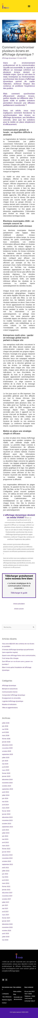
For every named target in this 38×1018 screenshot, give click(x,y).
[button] (29, 6)
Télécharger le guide (19, 593)
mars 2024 (5, 808)
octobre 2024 (6, 786)
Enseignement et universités (11, 698)
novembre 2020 (7, 927)
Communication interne (9, 692)
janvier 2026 (6, 742)
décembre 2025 (7, 745)
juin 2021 (5, 905)
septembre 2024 (7, 789)
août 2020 (5, 933)
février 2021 (6, 918)
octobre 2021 (6, 899)
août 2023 (5, 830)
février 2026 (6, 738)
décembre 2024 (7, 779)
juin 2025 (5, 761)
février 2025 (6, 773)
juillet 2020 (5, 937)
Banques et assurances (9, 688)
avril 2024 (5, 804)
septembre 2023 (7, 826)
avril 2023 (5, 842)
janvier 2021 (6, 921)
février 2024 (6, 811)
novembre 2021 (7, 896)
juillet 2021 (5, 902)
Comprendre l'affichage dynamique (13, 695)
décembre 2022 (7, 855)
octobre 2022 (6, 861)
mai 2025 (5, 764)
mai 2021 (5, 908)
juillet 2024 (5, 795)
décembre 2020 (7, 924)
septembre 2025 (7, 754)
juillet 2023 (5, 833)
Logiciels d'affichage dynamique (12, 701)
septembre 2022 (7, 864)
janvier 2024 (6, 814)
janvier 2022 (6, 889)
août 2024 (5, 792)
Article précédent (19, 604)
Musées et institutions (9, 704)
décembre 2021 (7, 892)
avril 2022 (5, 880)
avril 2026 (5, 732)
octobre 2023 (6, 823)
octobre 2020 (6, 930)
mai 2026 (5, 729)
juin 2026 (5, 726)
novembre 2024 (7, 782)
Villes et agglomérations (10, 707)
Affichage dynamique (9, 58)
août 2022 (5, 867)
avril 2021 (5, 911)
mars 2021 (5, 915)
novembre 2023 (7, 820)
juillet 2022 (5, 871)
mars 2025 (5, 770)
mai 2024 (5, 801)
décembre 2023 (7, 817)
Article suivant (19, 609)
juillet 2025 (5, 757)
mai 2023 (5, 839)
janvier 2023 (6, 852)
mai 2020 (5, 940)
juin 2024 (5, 798)
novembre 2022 (7, 858)
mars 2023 (5, 845)
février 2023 (6, 848)
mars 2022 (5, 883)
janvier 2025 (6, 776)
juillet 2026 (5, 723)
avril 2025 (5, 767)
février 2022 (6, 886)
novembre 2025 (7, 748)
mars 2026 (5, 735)
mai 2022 (5, 877)
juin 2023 (5, 836)
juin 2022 (5, 874)
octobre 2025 (6, 751)
